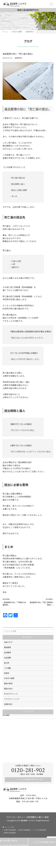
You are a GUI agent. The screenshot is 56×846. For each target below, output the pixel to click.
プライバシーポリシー (16, 817)
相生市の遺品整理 (24, 830)
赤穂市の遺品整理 (10, 830)
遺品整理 (7, 647)
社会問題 (7, 657)
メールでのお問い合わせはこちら (30, 779)
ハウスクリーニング (11, 699)
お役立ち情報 (9, 678)
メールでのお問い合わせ (42, 842)
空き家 (6, 662)
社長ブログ (8, 642)
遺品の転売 (8, 683)
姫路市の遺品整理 (10, 833)
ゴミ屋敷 (7, 668)
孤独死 (6, 673)
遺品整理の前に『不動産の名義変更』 (14, 603)
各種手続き (19, 58)
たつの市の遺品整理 (39, 830)
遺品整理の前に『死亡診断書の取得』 (41, 603)
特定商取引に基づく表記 (38, 817)
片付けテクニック (11, 693)
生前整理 (7, 652)
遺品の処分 (8, 688)
